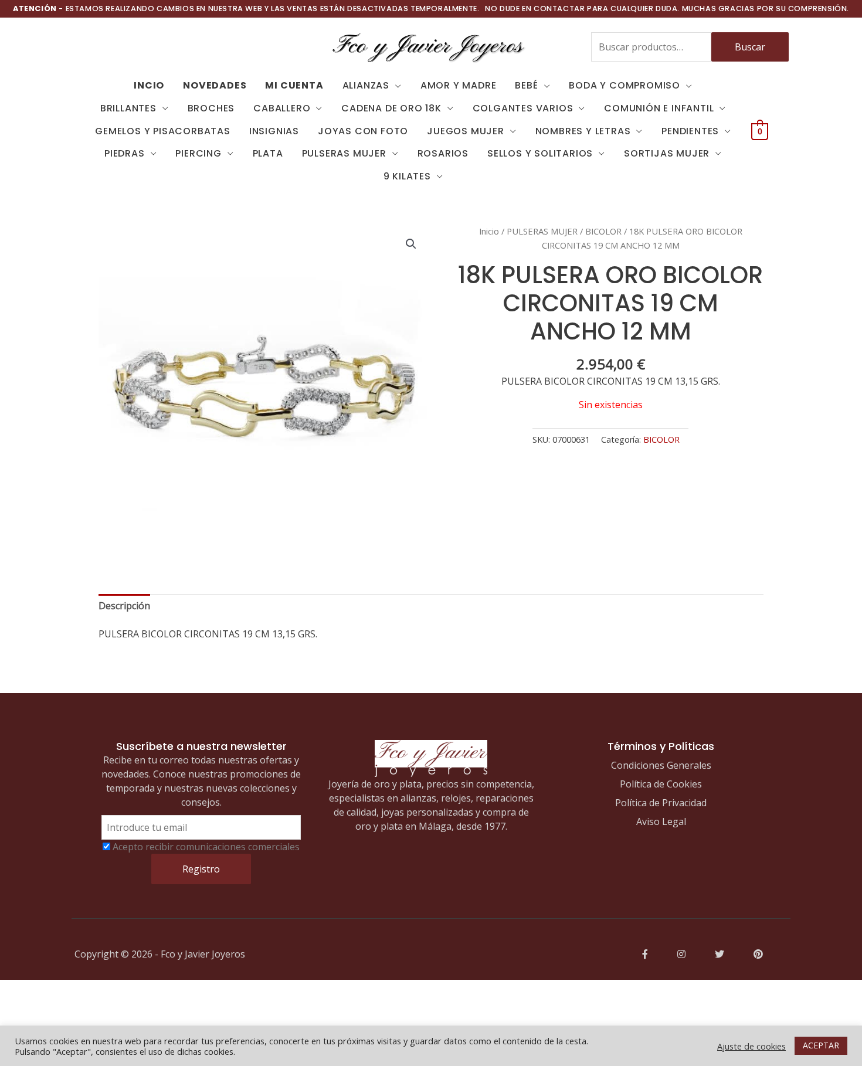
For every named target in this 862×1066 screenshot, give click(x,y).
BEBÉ (526, 85)
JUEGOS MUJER (465, 131)
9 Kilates (407, 176)
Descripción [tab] (124, 605)
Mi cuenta (294, 85)
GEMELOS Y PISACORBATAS (162, 131)
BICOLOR (603, 231)
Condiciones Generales (661, 765)
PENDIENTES (690, 131)
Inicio (489, 231)
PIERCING (198, 153)
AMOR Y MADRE (458, 85)
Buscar (750, 46)
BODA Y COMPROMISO (624, 85)
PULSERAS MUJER (344, 153)
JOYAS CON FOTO (363, 131)
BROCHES (211, 108)
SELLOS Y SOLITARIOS (540, 153)
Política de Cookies (661, 784)
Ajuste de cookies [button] (751, 1046)
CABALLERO (281, 108)
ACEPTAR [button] (821, 1045)
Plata (268, 153)
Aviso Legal (661, 821)
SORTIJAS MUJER (667, 153)
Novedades (214, 85)
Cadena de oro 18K (391, 108)
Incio (149, 85)
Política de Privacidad (661, 802)
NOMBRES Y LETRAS (583, 131)
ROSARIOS (443, 153)
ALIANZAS (365, 85)
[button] (411, 243)
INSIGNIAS (274, 131)
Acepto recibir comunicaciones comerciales (206, 846)
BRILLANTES (128, 108)
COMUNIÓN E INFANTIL (659, 108)
